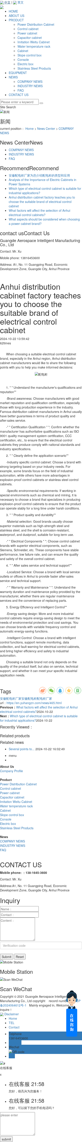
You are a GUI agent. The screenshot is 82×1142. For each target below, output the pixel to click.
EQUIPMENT (18, 72)
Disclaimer (11, 1014)
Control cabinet (27, 29)
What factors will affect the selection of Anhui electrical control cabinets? (39, 212)
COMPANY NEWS (29, 81)
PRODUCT (16, 20)
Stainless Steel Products (34, 68)
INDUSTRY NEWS (30, 86)
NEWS (13, 77)
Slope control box (29, 55)
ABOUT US (16, 15)
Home (29, 128)
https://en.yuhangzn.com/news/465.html (34, 703)
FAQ (20, 90)
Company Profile (11, 771)
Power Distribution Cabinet (35, 24)
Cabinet (22, 51)
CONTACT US (18, 94)
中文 (6, 2)
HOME (13, 11)
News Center (46, 128)
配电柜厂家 (44, 698)
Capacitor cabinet (29, 37)
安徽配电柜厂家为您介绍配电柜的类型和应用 (39, 175)
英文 (20, 2)
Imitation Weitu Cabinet (33, 42)
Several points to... (22, 749)
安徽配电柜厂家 (10, 698)
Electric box (25, 64)
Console (23, 59)
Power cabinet (27, 33)
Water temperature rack (33, 46)
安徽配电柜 (29, 698)
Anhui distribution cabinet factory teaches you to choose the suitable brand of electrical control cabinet (42, 201)
